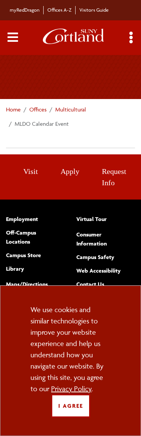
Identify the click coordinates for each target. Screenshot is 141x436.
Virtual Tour (91, 219)
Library (15, 268)
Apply (70, 171)
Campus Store (23, 255)
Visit (30, 171)
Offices (38, 109)
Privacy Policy (71, 388)
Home (13, 109)
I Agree (70, 405)
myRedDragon (24, 10)
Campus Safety (95, 257)
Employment (22, 219)
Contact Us (90, 284)
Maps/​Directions (27, 284)
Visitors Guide (94, 10)
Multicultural (70, 109)
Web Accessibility (98, 270)
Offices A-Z (59, 10)
